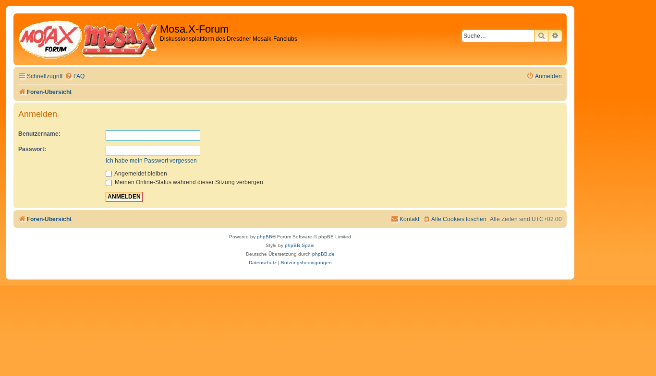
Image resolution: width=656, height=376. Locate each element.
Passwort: (32, 149)
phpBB (264, 236)
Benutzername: (39, 133)
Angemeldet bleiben (140, 173)
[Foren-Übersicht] (88, 39)
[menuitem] (75, 76)
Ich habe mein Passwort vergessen (151, 160)
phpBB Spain (300, 245)
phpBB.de (323, 254)
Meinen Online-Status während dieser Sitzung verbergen (188, 182)
